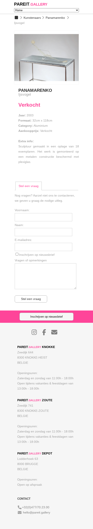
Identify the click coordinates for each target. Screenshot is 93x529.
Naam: (19, 225)
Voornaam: (22, 210)
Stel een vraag (28, 186)
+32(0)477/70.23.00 (35, 507)
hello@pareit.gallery (36, 512)
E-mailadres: (23, 240)
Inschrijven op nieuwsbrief (37, 254)
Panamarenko (55, 17)
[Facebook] (46, 333)
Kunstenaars (32, 17)
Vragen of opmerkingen (31, 260)
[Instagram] (36, 333)
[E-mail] (56, 333)
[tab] (28, 186)
